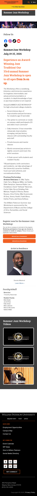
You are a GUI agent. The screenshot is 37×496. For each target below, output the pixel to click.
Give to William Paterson (11, 450)
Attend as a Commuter (19, 236)
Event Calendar (8, 443)
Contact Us (7, 434)
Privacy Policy (30, 492)
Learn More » (19, 283)
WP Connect (11, 472)
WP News (6, 447)
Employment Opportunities (12, 427)
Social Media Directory (11, 453)
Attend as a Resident (19, 241)
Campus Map (7, 430)
